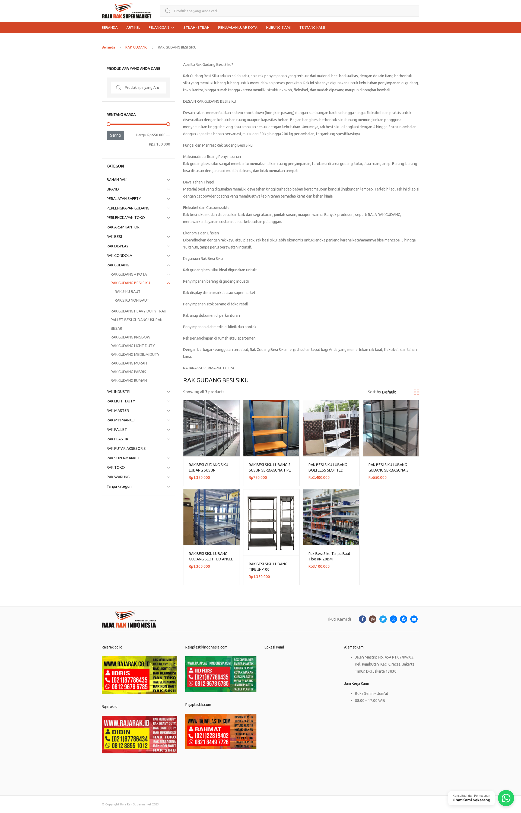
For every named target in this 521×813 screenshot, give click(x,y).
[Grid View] (416, 392)
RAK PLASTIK (117, 439)
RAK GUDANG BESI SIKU (130, 283)
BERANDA (110, 27)
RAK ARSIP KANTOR (123, 227)
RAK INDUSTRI (118, 391)
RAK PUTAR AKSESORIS (126, 448)
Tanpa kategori (119, 486)
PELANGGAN (159, 27)
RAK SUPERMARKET (123, 458)
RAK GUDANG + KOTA (129, 274)
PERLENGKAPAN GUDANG (128, 208)
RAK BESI (114, 236)
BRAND (113, 189)
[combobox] (289, 11)
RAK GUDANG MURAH (129, 363)
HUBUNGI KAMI (278, 27)
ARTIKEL (133, 27)
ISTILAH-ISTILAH (196, 27)
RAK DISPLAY (118, 246)
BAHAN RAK (116, 180)
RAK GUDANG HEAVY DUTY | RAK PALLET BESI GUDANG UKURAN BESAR (138, 320)
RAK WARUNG (118, 477)
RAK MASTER (118, 410)
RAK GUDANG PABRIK (128, 372)
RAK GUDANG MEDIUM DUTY (135, 354)
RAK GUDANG (136, 47)
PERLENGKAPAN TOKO (126, 217)
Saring (115, 135)
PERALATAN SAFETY (124, 198)
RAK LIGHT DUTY (121, 401)
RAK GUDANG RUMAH (129, 380)
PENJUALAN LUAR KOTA (238, 27)
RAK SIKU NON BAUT (132, 300)
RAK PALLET (117, 429)
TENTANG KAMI (312, 27)
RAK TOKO (116, 467)
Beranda (108, 47)
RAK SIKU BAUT (128, 291)
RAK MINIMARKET (121, 420)
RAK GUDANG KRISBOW (130, 337)
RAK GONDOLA (119, 255)
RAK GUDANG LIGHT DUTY (133, 346)
